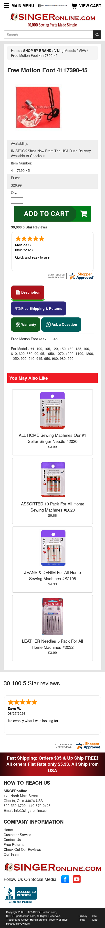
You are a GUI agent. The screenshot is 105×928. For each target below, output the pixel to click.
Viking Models (65, 50)
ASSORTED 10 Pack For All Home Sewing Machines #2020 (52, 507)
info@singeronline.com (32, 810)
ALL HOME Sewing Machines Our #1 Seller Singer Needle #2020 (52, 438)
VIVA (82, 50)
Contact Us (12, 839)
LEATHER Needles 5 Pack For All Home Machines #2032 (52, 644)
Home (15, 50)
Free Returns (14, 844)
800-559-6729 (15, 805)
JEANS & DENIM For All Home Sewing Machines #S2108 (52, 575)
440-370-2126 (40, 805)
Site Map (94, 918)
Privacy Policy (82, 918)
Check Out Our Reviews (22, 849)
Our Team (11, 854)
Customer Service (17, 834)
